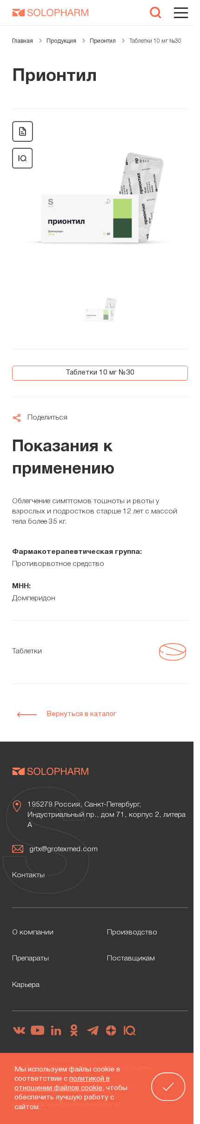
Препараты (30, 958)
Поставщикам (131, 958)
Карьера (26, 985)
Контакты (28, 875)
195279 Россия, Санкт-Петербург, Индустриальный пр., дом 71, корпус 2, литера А (106, 815)
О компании (32, 932)
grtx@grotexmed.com (63, 849)
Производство (132, 932)
